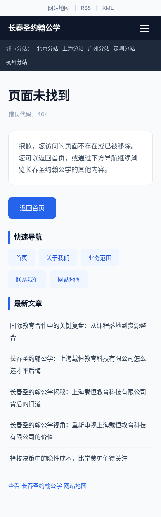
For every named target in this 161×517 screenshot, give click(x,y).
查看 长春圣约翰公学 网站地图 (47, 485)
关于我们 (57, 257)
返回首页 (32, 208)
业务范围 (99, 257)
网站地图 (58, 8)
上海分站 (73, 48)
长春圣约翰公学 (34, 28)
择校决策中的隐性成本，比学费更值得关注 (69, 458)
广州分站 (98, 48)
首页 (21, 257)
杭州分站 (16, 62)
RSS (86, 8)
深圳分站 (124, 48)
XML (108, 8)
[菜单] (144, 28)
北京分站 (47, 48)
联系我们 (27, 279)
